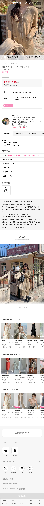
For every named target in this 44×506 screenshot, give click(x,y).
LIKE (31, 503)
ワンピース (5, 64)
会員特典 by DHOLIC (22, 433)
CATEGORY (4, 503)
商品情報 (7, 133)
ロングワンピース (15, 64)
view (39, 121)
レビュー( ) (32, 133)
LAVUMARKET (31, 410)
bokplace (17, 410)
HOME (22, 503)
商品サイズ (19, 133)
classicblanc (18, 340)
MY (39, 503)
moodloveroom (32, 340)
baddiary (30, 375)
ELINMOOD (5, 375)
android (15, 455)
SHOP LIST (13, 503)
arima (3, 340)
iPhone (6, 455)
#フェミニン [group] (8, 105)
